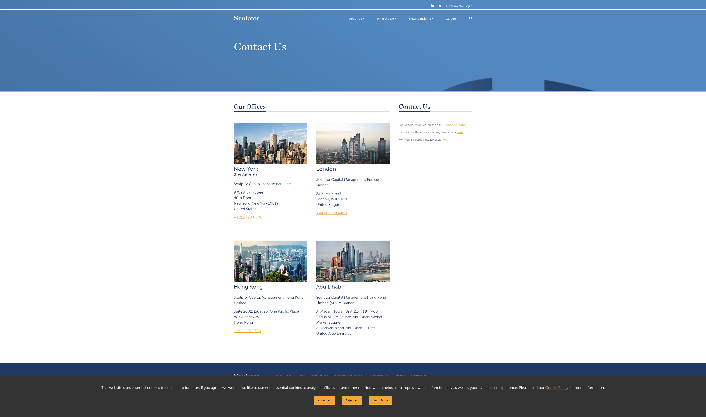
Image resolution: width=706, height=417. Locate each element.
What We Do (385, 18)
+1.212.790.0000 (248, 217)
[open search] (467, 18)
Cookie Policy (556, 387)
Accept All (324, 400)
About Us (355, 18)
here (460, 132)
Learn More (380, 400)
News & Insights (420, 18)
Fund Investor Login (459, 6)
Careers (451, 18)
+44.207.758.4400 (331, 213)
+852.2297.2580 (247, 331)
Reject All (352, 400)
